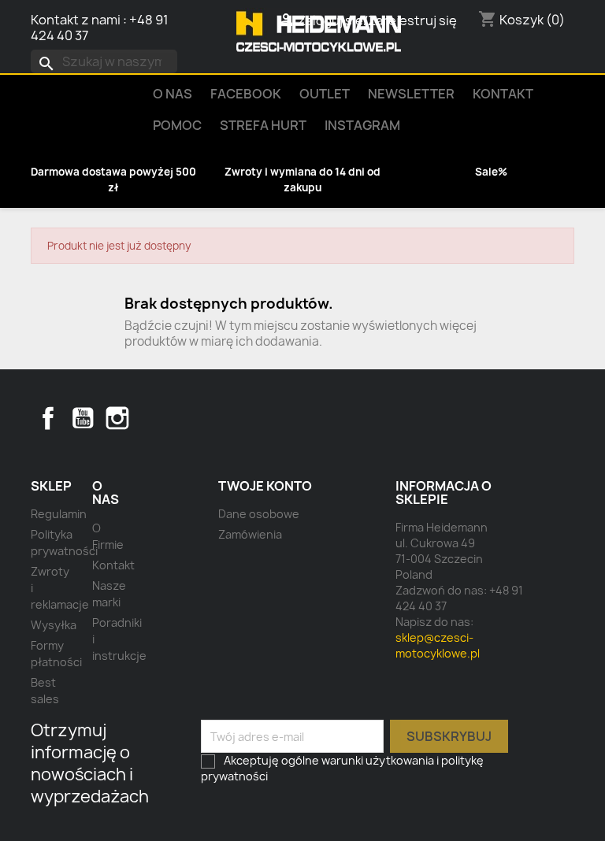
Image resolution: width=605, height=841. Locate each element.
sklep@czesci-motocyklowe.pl (437, 645)
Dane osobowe (258, 513)
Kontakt (503, 93)
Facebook (48, 418)
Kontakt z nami (76, 19)
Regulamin (59, 513)
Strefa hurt (263, 125)
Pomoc (177, 125)
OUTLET (324, 93)
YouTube (82, 418)
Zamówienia (250, 534)
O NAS (172, 93)
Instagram (362, 125)
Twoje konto (265, 486)
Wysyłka (53, 624)
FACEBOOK (245, 93)
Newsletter (411, 93)
